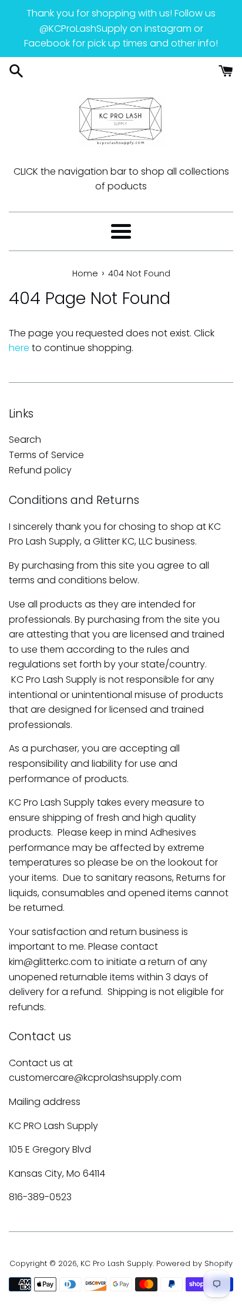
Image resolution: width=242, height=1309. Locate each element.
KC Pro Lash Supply (116, 1263)
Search (25, 439)
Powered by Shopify (194, 1263)
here (19, 348)
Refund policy (40, 470)
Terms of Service (46, 455)
